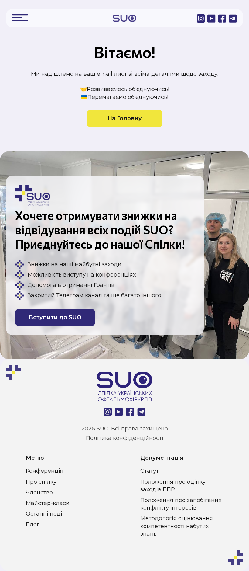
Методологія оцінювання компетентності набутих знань (176, 526)
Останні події (45, 513)
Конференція (44, 471)
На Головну (124, 118)
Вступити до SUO (55, 317)
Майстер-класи (48, 503)
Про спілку (41, 482)
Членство (39, 492)
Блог (32, 524)
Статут (149, 471)
